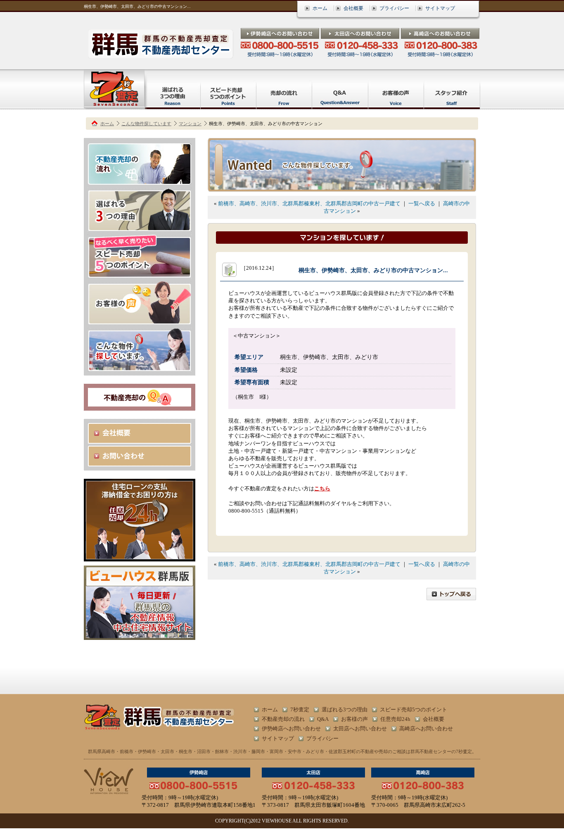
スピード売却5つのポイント (413, 709)
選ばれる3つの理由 (344, 709)
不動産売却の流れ (283, 719)
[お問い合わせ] (139, 462)
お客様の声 (354, 719)
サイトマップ (440, 8)
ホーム (320, 8)
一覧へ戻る (421, 203)
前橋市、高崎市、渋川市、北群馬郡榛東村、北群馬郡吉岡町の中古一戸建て (309, 203)
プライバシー (394, 8)
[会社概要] (139, 440)
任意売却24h (395, 719)
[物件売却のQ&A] (139, 402)
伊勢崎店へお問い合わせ (291, 728)
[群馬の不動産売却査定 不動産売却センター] (160, 55)
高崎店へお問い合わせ (426, 728)
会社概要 (353, 8)
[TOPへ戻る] (451, 596)
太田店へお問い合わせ (360, 728)
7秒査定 (299, 709)
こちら (322, 488)
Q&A (323, 719)
